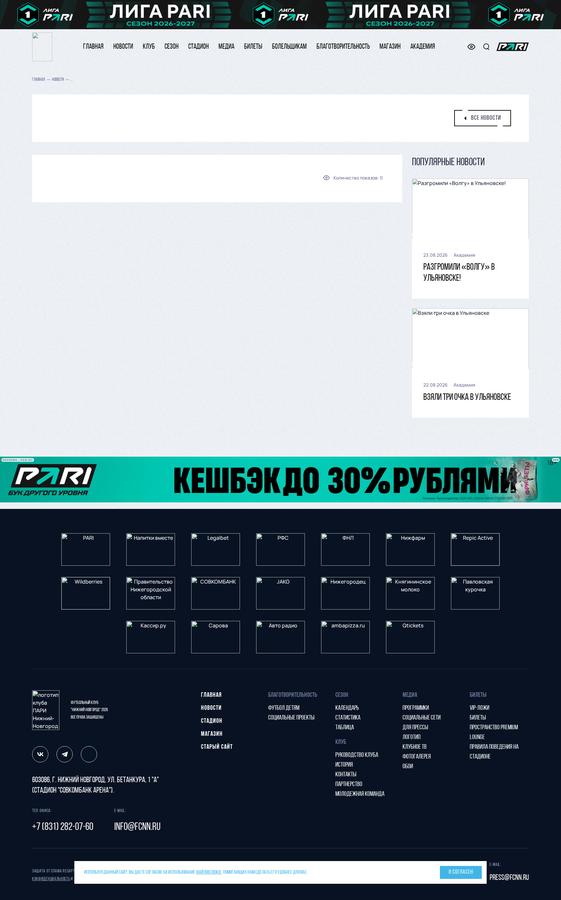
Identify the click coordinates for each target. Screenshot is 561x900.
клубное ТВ (415, 747)
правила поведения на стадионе (494, 752)
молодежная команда (359, 794)
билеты (253, 47)
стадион (198, 47)
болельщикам (289, 47)
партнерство (348, 784)
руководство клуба (356, 755)
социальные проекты (291, 718)
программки (416, 708)
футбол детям (283, 708)
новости (123, 47)
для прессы (415, 727)
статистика (347, 718)
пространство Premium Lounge (494, 732)
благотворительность (343, 47)
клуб (149, 47)
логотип (411, 737)
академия (422, 47)
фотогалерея (417, 757)
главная (93, 47)
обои (408, 766)
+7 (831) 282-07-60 (62, 827)
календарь (347, 708)
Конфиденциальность (51, 879)
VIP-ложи (479, 708)
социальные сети (422, 718)
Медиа (226, 47)
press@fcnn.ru (509, 878)
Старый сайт (217, 747)
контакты (345, 774)
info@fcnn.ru (137, 827)
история (344, 765)
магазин (390, 47)
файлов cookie (208, 872)
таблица (344, 727)
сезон (172, 47)
